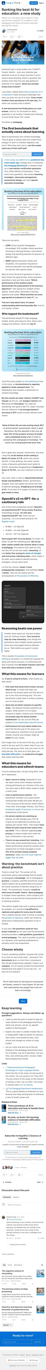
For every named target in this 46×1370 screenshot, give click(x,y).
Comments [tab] (7, 1197)
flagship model (8, 521)
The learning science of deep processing (15, 1290)
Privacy (22, 1355)
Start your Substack (17, 1360)
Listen (41, 31)
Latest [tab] (10, 1265)
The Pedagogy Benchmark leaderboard (25, 1088)
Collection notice (38, 1355)
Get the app (33, 1360)
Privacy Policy (39, 1159)
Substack (12, 1365)
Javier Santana (12, 29)
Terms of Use (33, 1157)
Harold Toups (11, 1217)
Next (39, 1182)
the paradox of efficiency (27, 576)
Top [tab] (4, 1265)
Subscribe (33, 3)
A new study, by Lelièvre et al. (17, 160)
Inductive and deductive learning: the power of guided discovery (17, 1308)
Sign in (41, 3)
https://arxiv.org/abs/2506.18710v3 (23, 234)
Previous (8, 1182)
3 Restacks (23, 1167)
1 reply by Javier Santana (17, 1245)
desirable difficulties (11, 754)
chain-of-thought (33, 553)
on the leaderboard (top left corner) (27, 722)
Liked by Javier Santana (15, 1219)
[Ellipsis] (43, 1216)
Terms (28, 1355)
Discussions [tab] (18, 1265)
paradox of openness (14, 918)
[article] (23, 1277)
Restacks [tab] (16, 1197)
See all (6, 1325)
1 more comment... (8, 1254)
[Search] (42, 1265)
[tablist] (11, 1197)
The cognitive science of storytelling (13, 1272)
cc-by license (27, 1085)
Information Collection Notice (22, 1159)
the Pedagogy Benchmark (15, 166)
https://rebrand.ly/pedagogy (23, 375)
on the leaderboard (30, 381)
